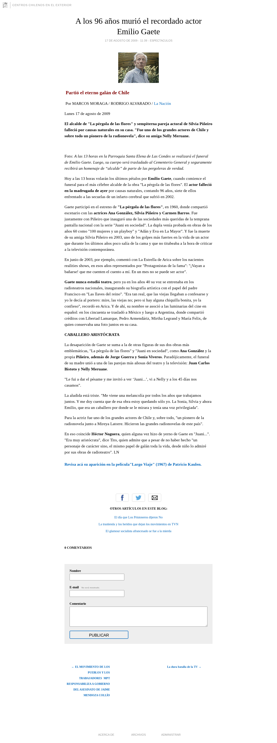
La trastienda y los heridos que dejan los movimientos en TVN (138, 524)
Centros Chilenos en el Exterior (42, 5)
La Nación (162, 103)
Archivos (138, 734)
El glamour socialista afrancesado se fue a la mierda (138, 531)
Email (154, 498)
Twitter (138, 498)
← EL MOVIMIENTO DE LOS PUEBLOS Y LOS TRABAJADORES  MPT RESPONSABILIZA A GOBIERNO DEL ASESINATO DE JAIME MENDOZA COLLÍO (88, 681)
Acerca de (106, 734)
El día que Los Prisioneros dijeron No (138, 517)
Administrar (171, 734)
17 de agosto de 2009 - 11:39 (126, 40)
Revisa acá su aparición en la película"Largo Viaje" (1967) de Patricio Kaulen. (133, 464)
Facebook (122, 498)
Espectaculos (161, 40)
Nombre (75, 571)
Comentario (78, 603)
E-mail (85, 587)
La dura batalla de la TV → (184, 666)
